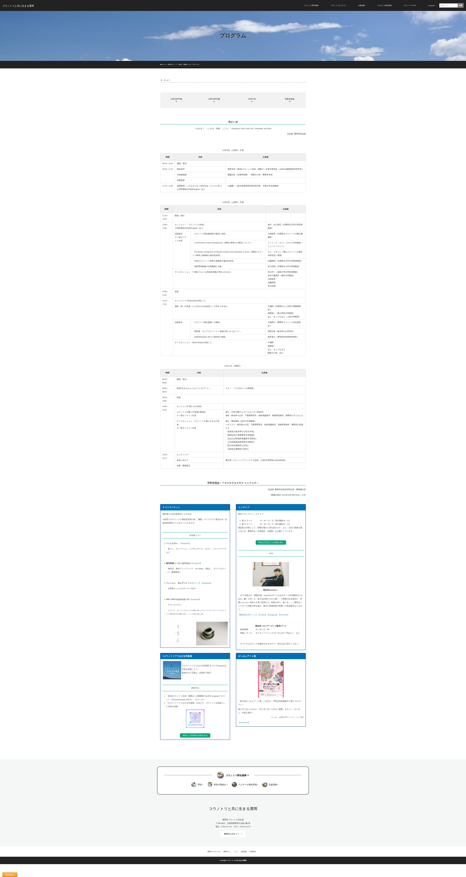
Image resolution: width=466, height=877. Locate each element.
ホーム (164, 64)
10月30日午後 (214, 99)
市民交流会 (290, 99)
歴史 (200, 784)
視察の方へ (227, 851)
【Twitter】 (262, 615)
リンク (236, 851)
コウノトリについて (338, 5)
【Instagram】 (272, 615)
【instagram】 (185, 543)
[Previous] (167, 633)
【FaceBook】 (244, 722)
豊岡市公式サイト (232, 834)
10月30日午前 (176, 99)
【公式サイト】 (194, 583)
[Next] (222, 633)
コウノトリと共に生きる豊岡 (18, 5)
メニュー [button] (166, 80)
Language (431, 5)
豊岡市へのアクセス (214, 851)
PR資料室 (253, 851)
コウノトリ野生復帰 (311, 5)
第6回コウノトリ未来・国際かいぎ (179, 64)
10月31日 (252, 99)
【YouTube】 (283, 615)
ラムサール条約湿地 (384, 5)
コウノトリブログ (410, 5)
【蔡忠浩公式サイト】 (248, 615)
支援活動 (361, 5)
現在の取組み (220, 784)
